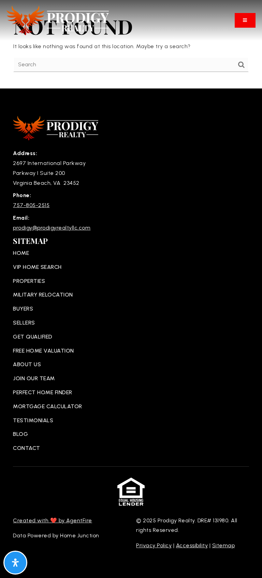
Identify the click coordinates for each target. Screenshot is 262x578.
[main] (131, 44)
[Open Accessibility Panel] (15, 563)
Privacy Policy (154, 545)
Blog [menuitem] (20, 434)
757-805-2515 (31, 205)
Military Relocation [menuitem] (43, 294)
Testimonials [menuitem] (33, 420)
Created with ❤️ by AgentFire (52, 520)
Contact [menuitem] (26, 448)
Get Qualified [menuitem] (33, 336)
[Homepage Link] (57, 20)
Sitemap (223, 545)
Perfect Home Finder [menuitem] (42, 392)
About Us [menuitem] (27, 364)
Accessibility (192, 545)
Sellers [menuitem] (24, 322)
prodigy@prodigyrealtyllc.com (51, 227)
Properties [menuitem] (29, 281)
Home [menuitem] (21, 253)
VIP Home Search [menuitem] (37, 267)
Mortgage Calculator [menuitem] (47, 406)
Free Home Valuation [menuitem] (43, 350)
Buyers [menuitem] (23, 308)
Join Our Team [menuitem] (34, 378)
